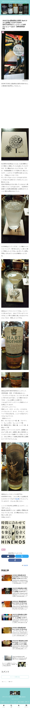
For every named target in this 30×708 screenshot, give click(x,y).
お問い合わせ (22, 696)
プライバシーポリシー (7, 696)
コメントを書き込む (15, 676)
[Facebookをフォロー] (15, 560)
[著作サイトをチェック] (8, 556)
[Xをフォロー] (22, 556)
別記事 (17, 499)
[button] (26, 396)
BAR (4, 549)
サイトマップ (15, 699)
